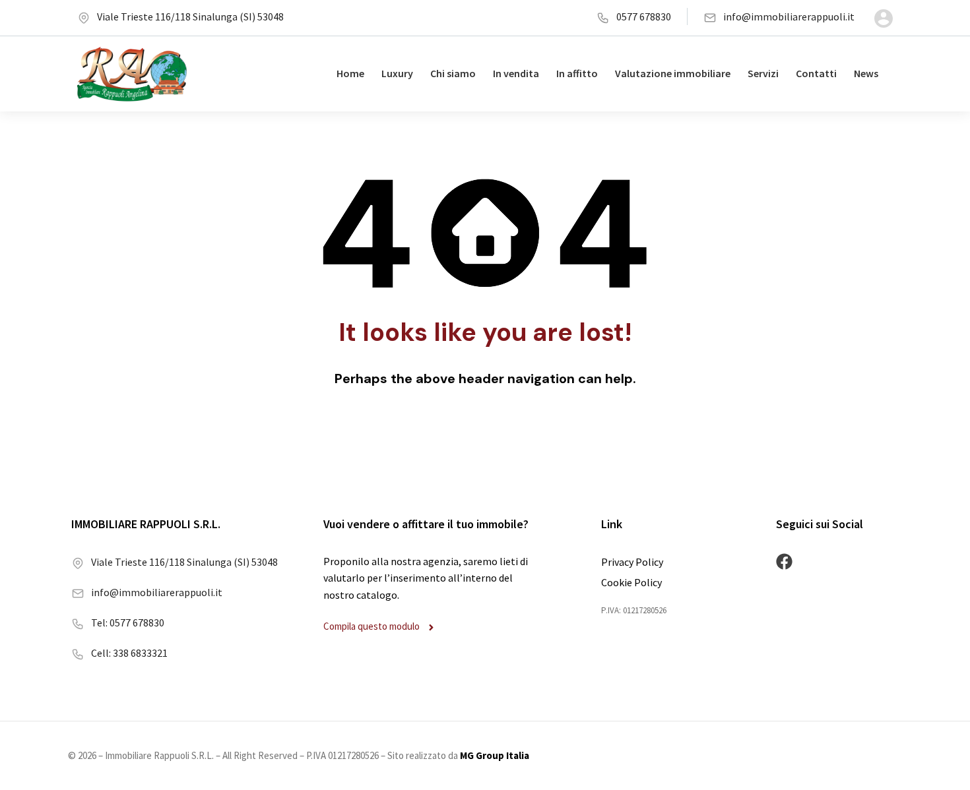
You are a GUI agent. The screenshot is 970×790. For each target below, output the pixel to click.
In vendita (516, 73)
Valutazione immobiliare (672, 73)
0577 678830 (643, 16)
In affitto (577, 73)
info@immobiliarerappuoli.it (789, 16)
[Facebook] (784, 561)
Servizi (763, 73)
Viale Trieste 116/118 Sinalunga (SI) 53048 (190, 16)
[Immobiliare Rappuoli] (132, 74)
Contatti (816, 73)
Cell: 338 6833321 (129, 652)
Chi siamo (453, 73)
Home (350, 73)
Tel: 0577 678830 (127, 622)
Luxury (397, 73)
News (866, 73)
